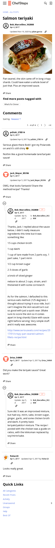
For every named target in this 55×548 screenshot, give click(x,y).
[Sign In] (50, 3)
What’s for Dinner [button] (11, 104)
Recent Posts (9, 494)
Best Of (6, 515)
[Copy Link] (45, 31)
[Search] (45, 3)
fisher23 (14, 456)
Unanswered (27, 503)
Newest (15, 119)
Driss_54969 (16, 357)
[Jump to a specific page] (49, 125)
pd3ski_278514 (17, 132)
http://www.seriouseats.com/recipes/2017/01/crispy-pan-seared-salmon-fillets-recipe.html (28, 334)
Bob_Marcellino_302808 (22, 24)
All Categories (9, 490)
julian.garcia (37, 31)
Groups (6, 507)
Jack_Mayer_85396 (19, 173)
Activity (6, 499)
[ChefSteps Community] (18, 3)
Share (7, 93)
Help (5, 511)
